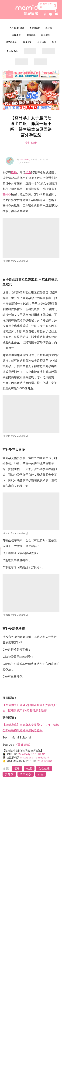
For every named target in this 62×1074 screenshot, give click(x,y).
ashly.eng (25, 159)
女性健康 (31, 142)
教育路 (48, 27)
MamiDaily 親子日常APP (32, 754)
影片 (54, 42)
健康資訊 (31, 35)
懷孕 (17, 768)
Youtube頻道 (44, 761)
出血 (28, 172)
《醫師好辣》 (23, 744)
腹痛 (14, 172)
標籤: (7, 768)
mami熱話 (35, 27)
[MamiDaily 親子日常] (31, 9)
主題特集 (41, 42)
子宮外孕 (25, 774)
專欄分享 (27, 42)
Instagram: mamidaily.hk (34, 757)
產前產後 (16, 35)
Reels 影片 (12, 51)
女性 (40, 774)
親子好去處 (11, 42)
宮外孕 (7, 194)
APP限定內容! (17, 27)
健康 (29, 768)
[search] (56, 11)
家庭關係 (45, 35)
